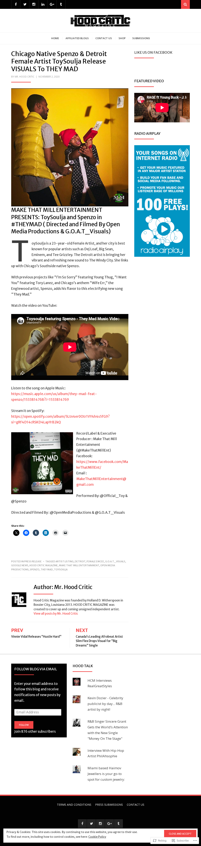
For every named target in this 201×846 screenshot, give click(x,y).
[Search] (185, 4)
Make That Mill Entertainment (79, 565)
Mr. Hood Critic (24, 76)
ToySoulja (61, 569)
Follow (24, 724)
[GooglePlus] (52, 4)
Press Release (33, 561)
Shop (122, 38)
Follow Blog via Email (35, 669)
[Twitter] (24, 4)
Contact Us (103, 38)
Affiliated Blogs (77, 38)
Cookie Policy (97, 837)
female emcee (95, 561)
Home (55, 38)
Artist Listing (65, 561)
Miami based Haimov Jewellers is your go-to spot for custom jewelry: (106, 774)
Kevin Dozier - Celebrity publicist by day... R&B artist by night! (105, 704)
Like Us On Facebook (153, 52)
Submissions (141, 38)
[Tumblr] (61, 4)
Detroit (80, 561)
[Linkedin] (42, 4)
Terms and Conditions (74, 804)
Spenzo (34, 569)
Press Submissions (109, 804)
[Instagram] (33, 4)
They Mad (47, 569)
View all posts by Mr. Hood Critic (56, 613)
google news (19, 565)
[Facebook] (15, 4)
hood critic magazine (43, 565)
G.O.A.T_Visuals (115, 561)
